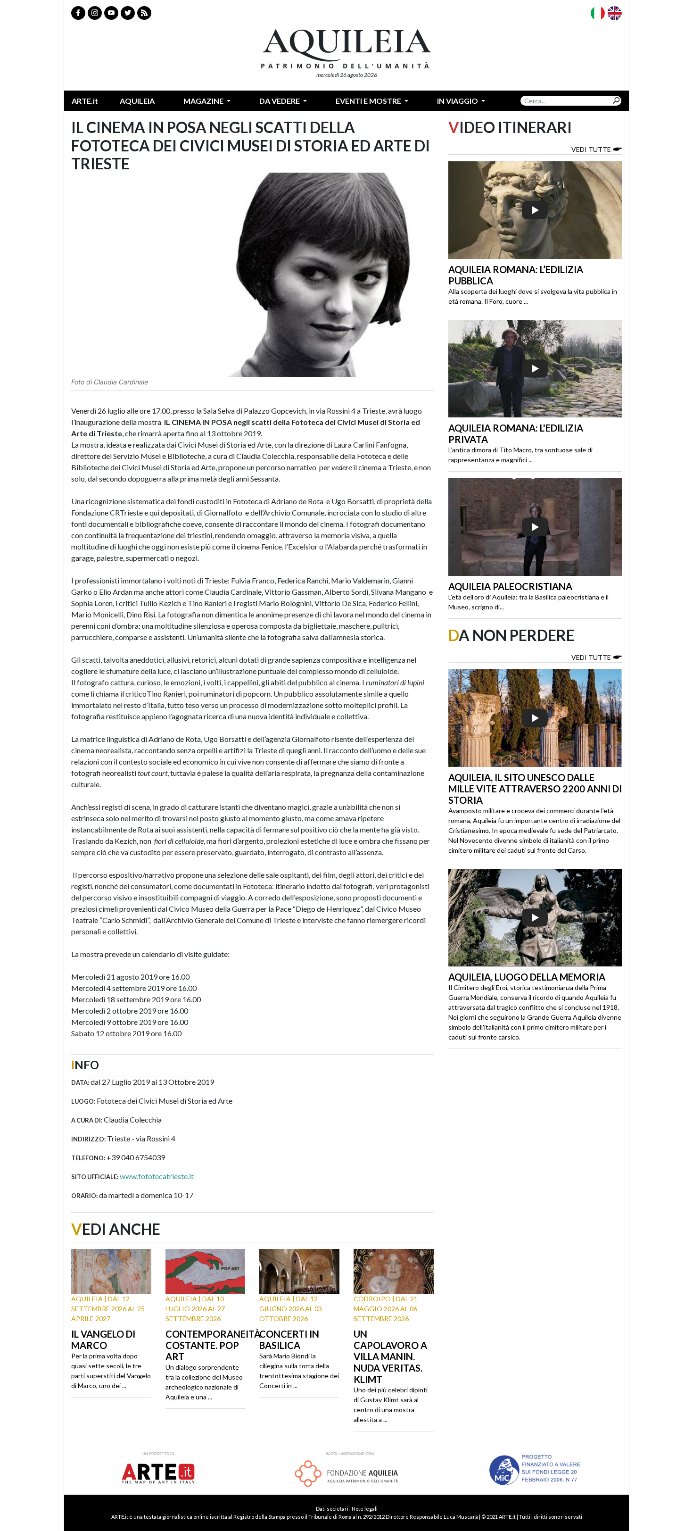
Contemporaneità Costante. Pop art (213, 1345)
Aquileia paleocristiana (510, 586)
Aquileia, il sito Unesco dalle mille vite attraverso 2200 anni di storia (535, 789)
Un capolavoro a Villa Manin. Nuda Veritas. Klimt (390, 1356)
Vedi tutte (591, 149)
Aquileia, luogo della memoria (526, 976)
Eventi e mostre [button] (369, 100)
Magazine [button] (204, 100)
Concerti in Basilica (289, 1339)
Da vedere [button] (280, 100)
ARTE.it (85, 100)
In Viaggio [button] (458, 100)
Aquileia (137, 100)
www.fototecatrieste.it (157, 1176)
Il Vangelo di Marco (103, 1339)
